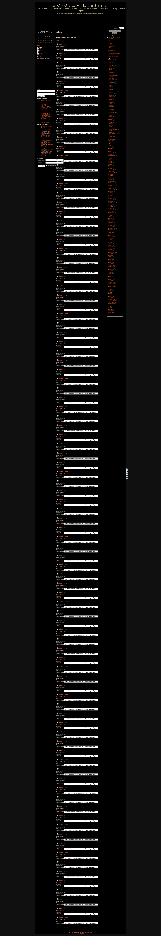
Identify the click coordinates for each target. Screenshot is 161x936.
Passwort (40, 162)
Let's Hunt (111, 125)
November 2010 (111, 266)
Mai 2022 (110, 195)
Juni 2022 (110, 194)
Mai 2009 (110, 292)
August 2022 (110, 191)
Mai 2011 (110, 258)
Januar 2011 (110, 263)
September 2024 (111, 155)
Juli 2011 (110, 255)
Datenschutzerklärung (113, 56)
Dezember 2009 (111, 282)
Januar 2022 (110, 201)
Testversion (111, 46)
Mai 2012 (110, 242)
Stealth (110, 108)
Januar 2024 (110, 167)
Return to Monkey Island (46, 147)
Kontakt (110, 43)
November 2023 (111, 169)
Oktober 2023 (111, 171)
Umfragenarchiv (111, 50)
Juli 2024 (110, 158)
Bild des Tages (111, 36)
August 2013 (110, 229)
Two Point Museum (45, 113)
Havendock (43, 105)
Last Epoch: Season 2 (46, 106)
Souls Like (111, 103)
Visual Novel (111, 113)
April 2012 (110, 243)
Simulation (111, 102)
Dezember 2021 (111, 202)
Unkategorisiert (111, 139)
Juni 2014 (110, 216)
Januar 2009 (110, 297)
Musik (110, 88)
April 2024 (110, 162)
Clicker (110, 69)
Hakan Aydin (115, 314)
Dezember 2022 (111, 185)
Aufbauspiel (111, 65)
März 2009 (110, 295)
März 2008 (110, 310)
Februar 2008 (111, 312)
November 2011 (111, 249)
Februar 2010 (111, 279)
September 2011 (111, 252)
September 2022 (111, 189)
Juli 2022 (110, 192)
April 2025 (110, 148)
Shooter (110, 100)
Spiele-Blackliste (112, 133)
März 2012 (110, 245)
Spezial (110, 132)
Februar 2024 (111, 165)
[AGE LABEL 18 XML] (39, 48)
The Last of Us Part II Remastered (46, 108)
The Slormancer (45, 103)
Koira (42, 109)
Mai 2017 (110, 205)
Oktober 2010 (111, 268)
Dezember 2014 (111, 208)
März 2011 (110, 260)
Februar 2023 (111, 182)
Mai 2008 (110, 307)
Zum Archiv (39, 55)
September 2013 (111, 228)
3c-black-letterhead (84, 932)
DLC (110, 71)
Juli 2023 (110, 175)
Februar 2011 (111, 262)
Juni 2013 (110, 232)
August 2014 (110, 213)
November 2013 (111, 225)
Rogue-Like (111, 95)
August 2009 (110, 288)
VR (109, 115)
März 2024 (110, 164)
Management (112, 83)
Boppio (49, 155)
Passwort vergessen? (50, 166)
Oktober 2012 (111, 236)
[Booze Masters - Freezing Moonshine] (115, 38)
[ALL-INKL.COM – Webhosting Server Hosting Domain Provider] (39, 50)
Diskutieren (111, 44)
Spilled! (42, 110)
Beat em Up (111, 66)
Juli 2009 (110, 289)
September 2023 (111, 172)
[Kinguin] (39, 53)
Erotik (110, 73)
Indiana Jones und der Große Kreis (46, 120)
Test (110, 135)
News (110, 142)
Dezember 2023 (111, 168)
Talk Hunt (110, 117)
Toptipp (110, 136)
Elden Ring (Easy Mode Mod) (46, 127)
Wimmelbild (111, 116)
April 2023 (110, 179)
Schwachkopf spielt (113, 129)
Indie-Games (112, 79)
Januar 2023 (110, 184)
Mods (110, 86)
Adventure (111, 63)
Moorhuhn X (50, 149)
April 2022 (110, 196)
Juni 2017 (110, 204)
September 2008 (111, 303)
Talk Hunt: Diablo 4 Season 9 (45, 101)
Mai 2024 (110, 161)
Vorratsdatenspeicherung (114, 53)
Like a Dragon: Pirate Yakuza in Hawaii (46, 115)
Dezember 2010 (111, 265)
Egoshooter (111, 72)
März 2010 (110, 278)
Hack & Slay (111, 76)
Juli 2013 (110, 231)
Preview (110, 126)
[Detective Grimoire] (62, 44)
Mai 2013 (110, 233)
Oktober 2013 (111, 226)
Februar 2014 (111, 221)
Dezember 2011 (111, 248)
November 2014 (111, 209)
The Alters (43, 104)
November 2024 (111, 154)
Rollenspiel (111, 96)
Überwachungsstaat (112, 51)
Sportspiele (111, 106)
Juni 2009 (110, 290)
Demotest (111, 120)
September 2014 (111, 212)
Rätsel (110, 98)
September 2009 (111, 286)
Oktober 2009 (111, 285)
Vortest (110, 137)
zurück (57, 40)
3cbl (107, 314)
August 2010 (110, 270)
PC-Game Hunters (80, 5)
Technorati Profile (110, 315)
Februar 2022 (111, 199)
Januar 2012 (110, 246)
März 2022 (110, 198)
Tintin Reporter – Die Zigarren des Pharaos (46, 136)
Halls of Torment (45, 122)
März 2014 (110, 219)
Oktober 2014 (111, 211)
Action (110, 62)
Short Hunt (111, 130)
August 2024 (110, 157)
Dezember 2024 (111, 152)
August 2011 (110, 253)
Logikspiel (111, 82)
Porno (110, 91)
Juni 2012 (110, 241)
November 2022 (111, 186)
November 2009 (111, 283)
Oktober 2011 (111, 250)
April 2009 (110, 293)
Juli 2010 (110, 272)
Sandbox (111, 99)
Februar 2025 (111, 151)
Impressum (110, 54)
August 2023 (110, 174)
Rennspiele (111, 93)
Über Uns (110, 41)
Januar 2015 (110, 206)
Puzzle (110, 92)
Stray (49, 150)
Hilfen (110, 123)
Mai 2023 (110, 178)
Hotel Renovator (45, 143)
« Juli (38, 45)
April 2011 (110, 259)
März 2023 (110, 181)
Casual (110, 68)
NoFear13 (43, 126)
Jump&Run (111, 81)
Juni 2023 (110, 177)
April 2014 (110, 218)
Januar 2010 (110, 280)
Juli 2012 (110, 239)
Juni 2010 (110, 273)
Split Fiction (43, 112)
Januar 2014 (110, 222)
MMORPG (111, 85)
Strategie (111, 109)
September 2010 (111, 269)
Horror (110, 78)
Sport (110, 105)
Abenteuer (111, 61)
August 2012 (110, 238)
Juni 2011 (110, 256)
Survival (110, 110)
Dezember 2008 (111, 299)
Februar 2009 (111, 296)
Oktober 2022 (111, 188)
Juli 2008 (110, 306)
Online (110, 89)
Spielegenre (110, 59)
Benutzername (41, 160)
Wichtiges (110, 140)
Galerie (109, 47)
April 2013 (110, 235)
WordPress (76, 932)
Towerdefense (112, 112)
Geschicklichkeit (112, 75)
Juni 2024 (110, 159)
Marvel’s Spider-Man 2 (46, 118)
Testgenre (110, 119)
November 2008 (111, 300)
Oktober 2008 (111, 302)
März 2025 (110, 150)
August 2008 (110, 305)
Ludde (49, 131)
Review (110, 127)
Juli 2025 (110, 145)
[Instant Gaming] (41, 51)
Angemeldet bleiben (52, 165)
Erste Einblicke (112, 122)
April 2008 (110, 309)
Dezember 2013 (111, 223)
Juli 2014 (110, 215)
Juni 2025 (110, 147)
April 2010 (110, 276)
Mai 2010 (110, 275)
